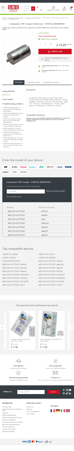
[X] (67, 391)
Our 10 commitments (33, 411)
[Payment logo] (37, 442)
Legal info (5, 413)
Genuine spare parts (8, 427)
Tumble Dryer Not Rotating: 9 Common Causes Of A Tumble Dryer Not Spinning (13, 115)
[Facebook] (64, 391)
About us (29, 409)
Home (4, 18)
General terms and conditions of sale (12, 410)
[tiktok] (67, 394)
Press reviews (30, 414)
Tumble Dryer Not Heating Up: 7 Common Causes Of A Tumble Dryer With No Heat (12, 134)
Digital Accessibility (8, 431)
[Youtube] (70, 391)
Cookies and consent (9, 429)
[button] (2, 327)
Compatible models (33, 82)
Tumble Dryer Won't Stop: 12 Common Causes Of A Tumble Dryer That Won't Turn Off (13, 139)
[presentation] (4, 54)
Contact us (29, 407)
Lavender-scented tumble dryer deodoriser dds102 (20, 340)
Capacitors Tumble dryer (32, 18)
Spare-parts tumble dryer (15, 18)
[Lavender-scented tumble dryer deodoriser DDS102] (22, 324)
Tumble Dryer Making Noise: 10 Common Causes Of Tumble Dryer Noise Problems (12, 109)
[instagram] (64, 394)
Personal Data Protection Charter (12, 422)
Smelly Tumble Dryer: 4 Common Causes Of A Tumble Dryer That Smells (13, 129)
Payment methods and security (12, 417)
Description (19, 82)
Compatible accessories (51, 82)
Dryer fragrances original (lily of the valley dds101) (51, 340)
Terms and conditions (9, 420)
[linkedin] (70, 394)
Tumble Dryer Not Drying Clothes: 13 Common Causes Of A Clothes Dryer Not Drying (12, 145)
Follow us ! (7, 392)
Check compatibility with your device (56, 59)
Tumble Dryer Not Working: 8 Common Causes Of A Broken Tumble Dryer (13, 125)
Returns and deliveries (9, 415)
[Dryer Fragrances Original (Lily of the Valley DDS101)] (52, 324)
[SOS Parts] (13, 8)
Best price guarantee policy (10, 424)
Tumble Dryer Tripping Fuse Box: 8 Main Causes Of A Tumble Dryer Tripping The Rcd (12, 120)
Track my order (7, 407)
